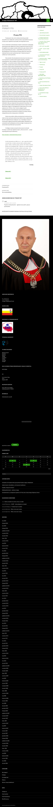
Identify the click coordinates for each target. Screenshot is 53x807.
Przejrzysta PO (5, 186)
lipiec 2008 (4, 690)
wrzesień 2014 (5, 588)
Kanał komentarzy (6, 796)
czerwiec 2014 (5, 593)
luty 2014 (4, 598)
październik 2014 (5, 585)
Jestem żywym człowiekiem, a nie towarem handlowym (14, 485)
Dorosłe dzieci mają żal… (44, 35)
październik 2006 (5, 740)
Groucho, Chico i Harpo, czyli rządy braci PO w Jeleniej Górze (44, 42)
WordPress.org (5, 799)
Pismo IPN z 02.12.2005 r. (7, 387)
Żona (3, 378)
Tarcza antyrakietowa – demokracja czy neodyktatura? (43, 89)
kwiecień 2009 (5, 680)
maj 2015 (4, 570)
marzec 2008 (5, 700)
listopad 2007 (5, 710)
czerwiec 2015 (5, 568)
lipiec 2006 (4, 748)
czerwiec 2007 (5, 723)
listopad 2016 (5, 528)
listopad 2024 (5, 523)
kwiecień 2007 (5, 728)
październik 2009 (5, 665)
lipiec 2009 (4, 673)
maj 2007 (4, 725)
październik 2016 (5, 530)
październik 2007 (5, 713)
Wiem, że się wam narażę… (16, 509)
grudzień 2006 (5, 735)
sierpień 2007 (5, 718)
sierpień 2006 (5, 745)
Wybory (4, 779)
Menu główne (51, 20)
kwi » (49, 468)
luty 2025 (4, 520)
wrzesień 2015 (5, 560)
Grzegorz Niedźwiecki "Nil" (9, 20)
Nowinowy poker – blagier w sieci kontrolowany (44, 59)
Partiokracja (42, 64)
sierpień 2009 (5, 670)
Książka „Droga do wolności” (8, 487)
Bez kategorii (5, 25)
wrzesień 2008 (5, 685)
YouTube (4, 360)
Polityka (4, 774)
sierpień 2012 (5, 620)
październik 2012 (5, 615)
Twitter (3, 359)
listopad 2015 (5, 555)
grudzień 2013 (5, 600)
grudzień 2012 (5, 610)
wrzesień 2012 (5, 618)
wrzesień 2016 (5, 533)
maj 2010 (4, 655)
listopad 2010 (5, 648)
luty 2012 (4, 623)
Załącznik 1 (8, 171)
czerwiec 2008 (5, 693)
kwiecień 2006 (5, 755)
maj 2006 (4, 753)
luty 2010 (4, 660)
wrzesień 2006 (5, 743)
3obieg (3, 356)
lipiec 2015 (4, 565)
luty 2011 (4, 640)
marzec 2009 (5, 683)
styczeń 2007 (5, 733)
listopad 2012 (5, 613)
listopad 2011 (5, 628)
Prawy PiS (41, 69)
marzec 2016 (5, 548)
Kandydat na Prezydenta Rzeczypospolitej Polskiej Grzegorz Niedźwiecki (17, 482)
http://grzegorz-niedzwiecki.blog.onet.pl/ (11, 134)
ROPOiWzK (4, 369)
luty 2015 (4, 575)
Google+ (4, 361)
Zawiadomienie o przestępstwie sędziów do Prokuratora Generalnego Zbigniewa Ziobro (21, 492)
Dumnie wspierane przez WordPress (8, 805)
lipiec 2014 (4, 590)
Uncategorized (5, 777)
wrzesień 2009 (5, 668)
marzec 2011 (5, 638)
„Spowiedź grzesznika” (44, 32)
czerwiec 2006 (5, 750)
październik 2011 (5, 630)
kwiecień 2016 (5, 545)
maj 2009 (4, 678)
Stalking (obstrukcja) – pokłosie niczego (10, 490)
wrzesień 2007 (5, 715)
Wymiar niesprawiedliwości (8, 782)
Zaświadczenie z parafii (7, 396)
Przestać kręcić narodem (17, 506)
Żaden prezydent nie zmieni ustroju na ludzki (14, 501)
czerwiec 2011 (5, 635)
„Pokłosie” (41, 30)
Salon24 (4, 355)
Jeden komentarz (23, 31)
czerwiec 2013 (5, 605)
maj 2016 (4, 543)
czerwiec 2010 (5, 653)
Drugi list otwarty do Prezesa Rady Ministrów (43, 38)
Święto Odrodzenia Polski (45, 85)
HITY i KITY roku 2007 (44, 46)
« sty (3, 468)
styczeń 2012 (5, 625)
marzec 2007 (5, 730)
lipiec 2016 (4, 538)
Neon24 (4, 353)
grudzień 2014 (5, 580)
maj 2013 (4, 608)
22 (26, 464)
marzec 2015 (5, 573)
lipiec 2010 (4, 650)
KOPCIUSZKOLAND (43, 52)
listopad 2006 (5, 738)
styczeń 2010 (5, 663)
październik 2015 (5, 558)
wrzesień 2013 (5, 603)
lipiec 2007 (4, 720)
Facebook (4, 357)
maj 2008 (4, 695)
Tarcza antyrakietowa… (7, 191)
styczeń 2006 (5, 763)
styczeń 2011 (5, 643)
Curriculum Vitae (6, 377)
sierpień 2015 (5, 563)
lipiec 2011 (4, 633)
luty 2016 (4, 550)
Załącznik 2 (8, 178)
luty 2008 (4, 703)
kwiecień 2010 (5, 658)
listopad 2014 (5, 583)
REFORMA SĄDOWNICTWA (42, 75)
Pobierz (15, 444)
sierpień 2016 (5, 535)
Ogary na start (42, 62)
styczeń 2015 (5, 578)
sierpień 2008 (5, 688)
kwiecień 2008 (5, 698)
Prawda (41, 67)
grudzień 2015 (5, 553)
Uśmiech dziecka (43, 96)
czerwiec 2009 (5, 675)
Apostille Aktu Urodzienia (6, 445)
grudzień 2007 (5, 708)
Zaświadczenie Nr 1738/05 (8, 389)
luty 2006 (4, 760)
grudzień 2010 (5, 645)
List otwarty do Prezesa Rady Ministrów (43, 55)
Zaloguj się (4, 791)
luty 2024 (4, 525)
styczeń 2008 (5, 705)
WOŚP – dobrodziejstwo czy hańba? (19, 504)
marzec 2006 (5, 758)
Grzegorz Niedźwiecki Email (8, 301)
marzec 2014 (5, 595)
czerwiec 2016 (5, 540)
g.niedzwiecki (14, 31)
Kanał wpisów (5, 794)
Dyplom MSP (5, 379)
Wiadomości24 (5, 352)
